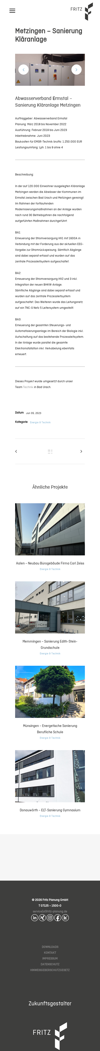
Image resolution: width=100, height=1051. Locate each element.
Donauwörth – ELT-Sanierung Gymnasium (50, 810)
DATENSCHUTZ (50, 964)
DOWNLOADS (50, 947)
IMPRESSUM (50, 958)
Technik (28, 387)
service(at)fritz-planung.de (50, 911)
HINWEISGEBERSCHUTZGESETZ (50, 970)
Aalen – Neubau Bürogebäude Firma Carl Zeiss (50, 563)
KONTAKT (50, 952)
